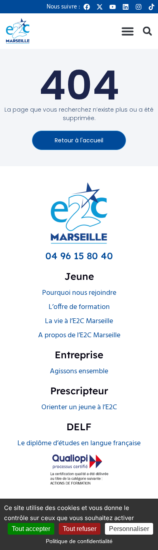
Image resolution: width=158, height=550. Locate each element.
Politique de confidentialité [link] (79, 541)
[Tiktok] (151, 6)
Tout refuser (79, 528)
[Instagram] (138, 6)
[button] (127, 31)
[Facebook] (86, 6)
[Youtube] (112, 6)
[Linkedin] (125, 6)
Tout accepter (31, 528)
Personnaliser (129, 528)
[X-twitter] (99, 6)
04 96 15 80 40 (79, 256)
